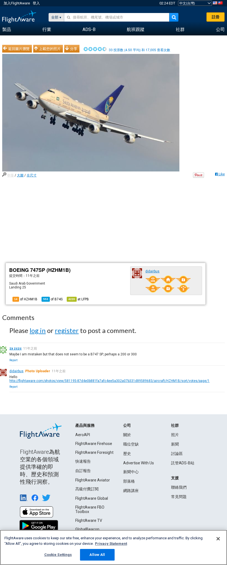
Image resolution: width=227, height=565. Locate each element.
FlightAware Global (91, 498)
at (78, 299)
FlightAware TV (88, 520)
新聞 (175, 444)
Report (13, 360)
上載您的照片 (50, 48)
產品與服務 (85, 425)
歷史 (127, 453)
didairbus (152, 271)
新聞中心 (131, 472)
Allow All (97, 555)
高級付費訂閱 (87, 489)
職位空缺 (131, 444)
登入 (36, 3)
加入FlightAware (17, 3)
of (53, 299)
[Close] (218, 539)
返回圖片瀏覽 (19, 48)
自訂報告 (83, 470)
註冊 (216, 17)
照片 (175, 435)
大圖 (20, 175)
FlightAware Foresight (94, 452)
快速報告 (83, 461)
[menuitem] (6, 29)
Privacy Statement (111, 543)
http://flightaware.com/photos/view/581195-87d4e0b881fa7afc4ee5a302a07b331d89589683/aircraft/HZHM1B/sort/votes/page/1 (109, 381)
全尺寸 (32, 175)
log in (38, 330)
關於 (127, 435)
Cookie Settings (58, 555)
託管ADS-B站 (182, 463)
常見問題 (179, 496)
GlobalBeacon (87, 529)
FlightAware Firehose (93, 443)
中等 (10, 175)
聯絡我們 (179, 487)
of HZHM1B (25, 299)
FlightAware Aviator (92, 480)
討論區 (177, 453)
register (67, 330)
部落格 (129, 481)
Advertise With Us (138, 463)
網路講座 (131, 490)
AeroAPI (82, 435)
